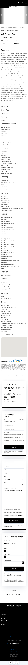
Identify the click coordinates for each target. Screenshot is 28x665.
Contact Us (6, 403)
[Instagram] (16, 649)
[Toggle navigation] (26, 3)
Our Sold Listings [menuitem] (4, 620)
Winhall (21, 375)
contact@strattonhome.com (15, 643)
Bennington (15, 375)
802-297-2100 (22, 3)
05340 (3, 377)
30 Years (7, 543)
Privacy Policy (20, 441)
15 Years (14, 543)
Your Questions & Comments (10, 488)
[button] (2, 15)
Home (2, 375)
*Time (5, 482)
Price (5, 548)
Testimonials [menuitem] (4, 632)
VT (10, 375)
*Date (5, 476)
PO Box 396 (14, 640)
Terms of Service (7, 526)
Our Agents (11, 403)
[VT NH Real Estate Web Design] (14, 656)
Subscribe (14, 447)
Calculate (14, 568)
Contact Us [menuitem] (3, 630)
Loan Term (7, 540)
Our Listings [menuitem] (3, 618)
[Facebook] (12, 649)
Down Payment (8, 554)
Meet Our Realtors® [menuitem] (5, 628)
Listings (7, 375)
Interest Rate (7, 560)
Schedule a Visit (19, 462)
